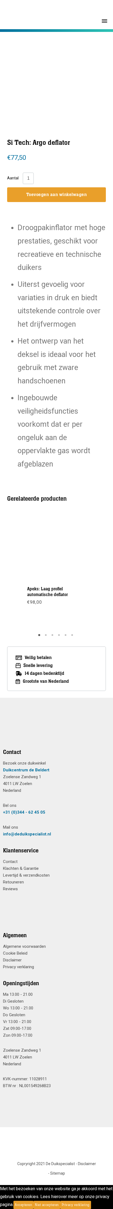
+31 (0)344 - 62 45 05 (24, 812)
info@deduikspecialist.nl (27, 834)
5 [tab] (66, 637)
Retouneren (13, 882)
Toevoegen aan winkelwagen (56, 195)
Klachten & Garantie (21, 868)
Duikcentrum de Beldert (26, 770)
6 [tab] (73, 637)
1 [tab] (40, 637)
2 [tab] (46, 637)
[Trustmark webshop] (54, 730)
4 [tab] (59, 637)
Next (87, 571)
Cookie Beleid (15, 953)
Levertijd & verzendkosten (26, 875)
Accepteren (23, 1204)
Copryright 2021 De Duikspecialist (46, 1164)
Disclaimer (12, 960)
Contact (10, 861)
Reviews (10, 888)
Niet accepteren (47, 1204)
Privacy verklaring (18, 966)
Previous (26, 571)
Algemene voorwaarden (24, 946)
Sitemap (57, 1173)
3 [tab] (53, 637)
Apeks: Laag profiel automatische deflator (47, 591)
